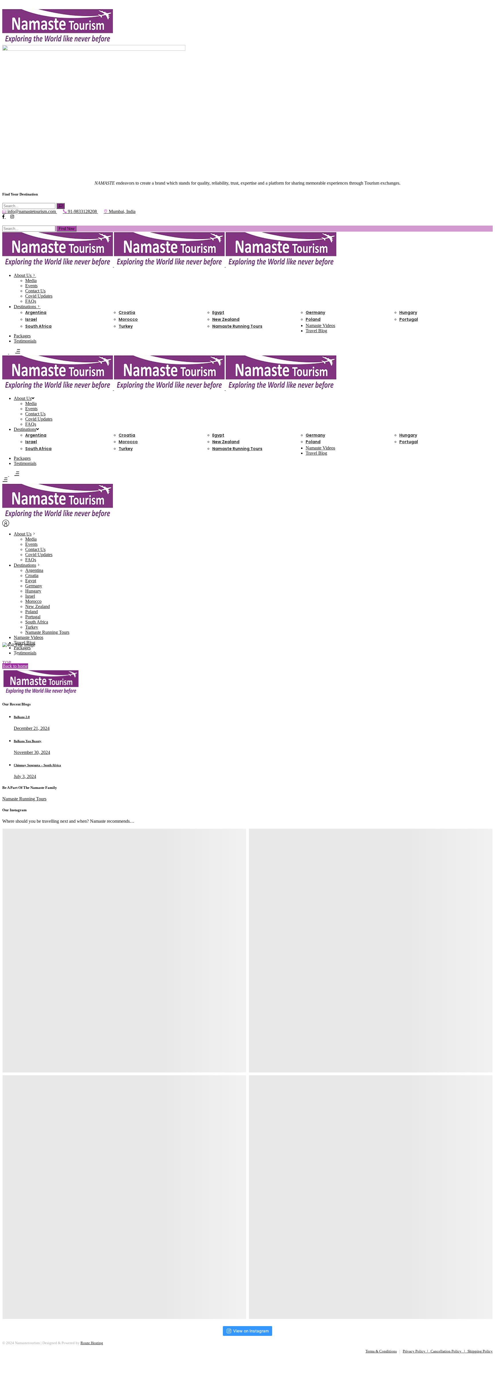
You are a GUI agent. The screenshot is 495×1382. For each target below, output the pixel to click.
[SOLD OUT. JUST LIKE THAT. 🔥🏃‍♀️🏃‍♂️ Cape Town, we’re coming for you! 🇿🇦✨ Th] (124, 950)
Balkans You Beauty (28, 741)
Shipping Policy (480, 1351)
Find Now (66, 228)
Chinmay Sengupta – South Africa (37, 765)
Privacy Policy (415, 1351)
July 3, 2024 (25, 776)
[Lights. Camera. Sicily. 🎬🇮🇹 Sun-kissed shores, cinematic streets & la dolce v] (370, 950)
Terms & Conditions (381, 1351)
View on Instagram (251, 1330)
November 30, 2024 (32, 752)
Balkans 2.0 (22, 717)
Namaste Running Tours (24, 798)
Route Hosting (91, 1343)
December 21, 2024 (32, 728)
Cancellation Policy (446, 1351)
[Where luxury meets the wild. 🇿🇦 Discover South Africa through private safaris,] (370, 1197)
